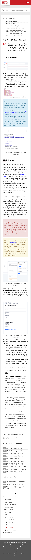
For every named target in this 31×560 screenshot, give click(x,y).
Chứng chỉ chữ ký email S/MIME (14, 35)
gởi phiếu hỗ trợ (11, 242)
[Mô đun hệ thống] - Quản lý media (16, 466)
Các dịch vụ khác (10, 515)
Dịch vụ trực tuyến (10, 497)
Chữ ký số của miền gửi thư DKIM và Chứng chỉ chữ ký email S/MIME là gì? (16, 30)
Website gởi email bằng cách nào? (15, 28)
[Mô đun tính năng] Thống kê (14, 456)
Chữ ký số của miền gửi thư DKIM (14, 33)
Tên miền (8, 499)
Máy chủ (8, 512)
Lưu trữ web (9, 502)
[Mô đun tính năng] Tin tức (13, 458)
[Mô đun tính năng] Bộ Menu (14, 453)
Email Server (9, 507)
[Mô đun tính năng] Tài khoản (14, 448)
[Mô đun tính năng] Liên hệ (14, 451)
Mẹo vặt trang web (11, 530)
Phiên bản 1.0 (11, 522)
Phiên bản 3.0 (11, 527)
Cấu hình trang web (11, 21)
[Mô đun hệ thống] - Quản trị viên (15, 481)
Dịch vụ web (8, 517)
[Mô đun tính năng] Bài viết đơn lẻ (16, 469)
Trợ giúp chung (9, 532)
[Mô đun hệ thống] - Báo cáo (14, 484)
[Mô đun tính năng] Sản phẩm (15, 461)
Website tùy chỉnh (11, 520)
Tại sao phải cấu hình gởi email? (14, 26)
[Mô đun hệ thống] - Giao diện (14, 464)
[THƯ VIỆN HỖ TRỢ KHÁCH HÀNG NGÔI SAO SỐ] (5, 1)
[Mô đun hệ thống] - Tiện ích (14, 471)
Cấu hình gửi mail (10, 23)
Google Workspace (11, 504)
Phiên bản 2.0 (11, 525)
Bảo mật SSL (9, 509)
